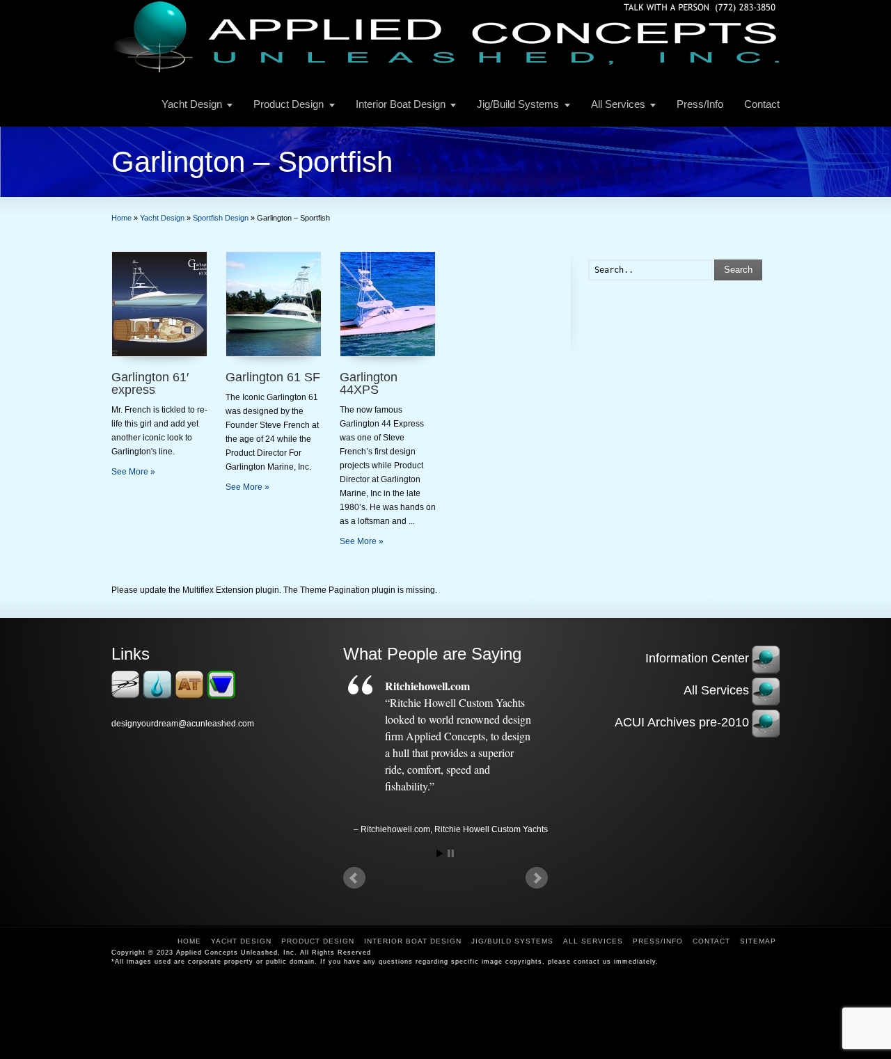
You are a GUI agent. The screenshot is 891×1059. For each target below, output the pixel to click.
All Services (618, 104)
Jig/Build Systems (518, 104)
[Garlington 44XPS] (388, 304)
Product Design (288, 104)
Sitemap (758, 941)
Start (439, 853)
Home (189, 941)
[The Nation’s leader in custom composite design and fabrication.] (157, 696)
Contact (762, 104)
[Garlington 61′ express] (159, 304)
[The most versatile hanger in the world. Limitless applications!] (221, 696)
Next (537, 878)
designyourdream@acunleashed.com (182, 723)
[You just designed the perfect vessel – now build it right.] (125, 696)
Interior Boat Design (401, 104)
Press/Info (700, 104)
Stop (451, 853)
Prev (354, 878)
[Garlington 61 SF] (274, 304)
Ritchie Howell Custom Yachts (491, 829)
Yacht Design (191, 104)
